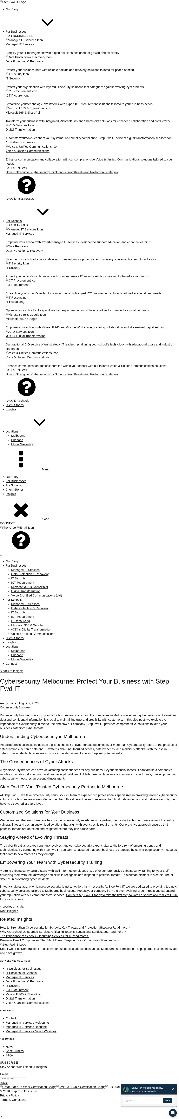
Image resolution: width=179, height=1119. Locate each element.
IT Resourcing (20, 621)
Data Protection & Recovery (29, 574)
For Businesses (16, 481)
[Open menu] (1, 555)
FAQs (9, 1055)
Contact (11, 1018)
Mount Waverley (22, 444)
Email (4, 1074)
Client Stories (15, 489)
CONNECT (7, 523)
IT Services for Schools (21, 973)
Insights (11, 494)
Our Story (12, 477)
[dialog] (89, 612)
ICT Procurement (22, 582)
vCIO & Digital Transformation (31, 629)
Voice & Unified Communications (33, 634)
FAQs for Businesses (20, 198)
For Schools (14, 485)
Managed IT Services (25, 570)
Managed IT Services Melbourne (27, 1022)
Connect (11, 663)
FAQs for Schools (17, 400)
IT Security (18, 578)
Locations (12, 646)
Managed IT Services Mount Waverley (31, 1031)
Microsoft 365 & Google (27, 625)
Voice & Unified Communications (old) (36, 595)
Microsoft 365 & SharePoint (29, 587)
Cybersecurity (9, 707)
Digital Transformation (25, 591)
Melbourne (18, 435)
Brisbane (17, 440)
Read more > (121, 927)
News (9, 1046)
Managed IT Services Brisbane (26, 1027)
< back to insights (11, 671)
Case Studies (15, 1051)
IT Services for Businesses (23, 968)
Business (24, 707)
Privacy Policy (9, 1095)
